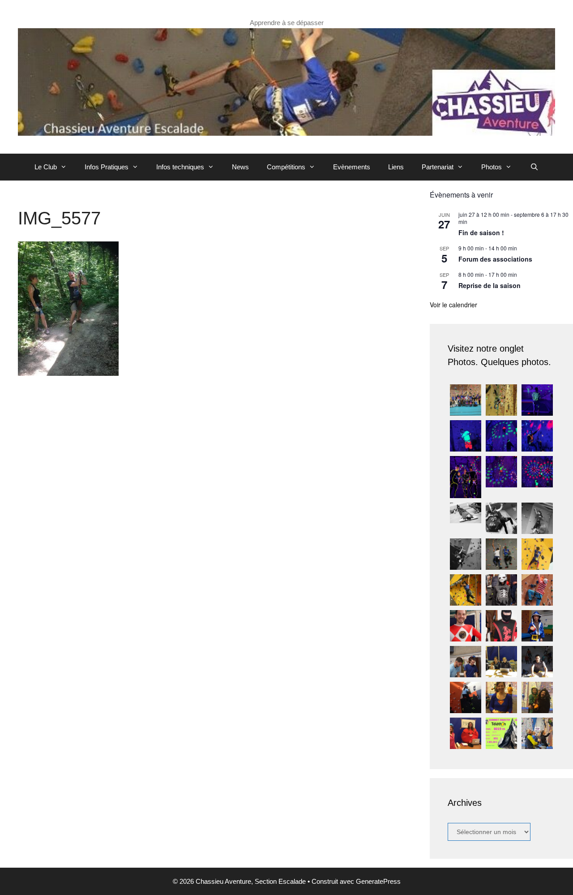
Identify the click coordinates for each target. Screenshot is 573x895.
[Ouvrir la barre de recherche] (534, 167)
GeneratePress (378, 881)
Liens (396, 167)
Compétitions (286, 167)
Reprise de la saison (489, 285)
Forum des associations (495, 258)
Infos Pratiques (106, 167)
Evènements (351, 167)
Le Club (45, 167)
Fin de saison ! (481, 232)
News (240, 167)
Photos (491, 167)
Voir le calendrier (453, 304)
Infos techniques (180, 167)
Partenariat (437, 167)
